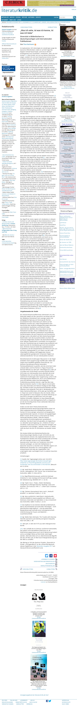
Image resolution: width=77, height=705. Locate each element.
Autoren (31, 17)
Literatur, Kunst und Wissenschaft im (8, 223)
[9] (50, 369)
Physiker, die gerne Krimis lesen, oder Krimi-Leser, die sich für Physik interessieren (67, 229)
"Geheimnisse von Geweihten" (67, 147)
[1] (26, 55)
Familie (4, 41)
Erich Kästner (63, 259)
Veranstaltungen (7, 704)
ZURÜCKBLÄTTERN (26, 27)
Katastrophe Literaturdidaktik (67, 153)
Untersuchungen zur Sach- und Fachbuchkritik (67, 265)
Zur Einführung (65, 22)
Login (19, 20)
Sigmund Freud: (9, 230)
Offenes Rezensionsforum (9, 44)
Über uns (12, 20)
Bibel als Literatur (9, 235)
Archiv (12, 17)
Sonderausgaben (7, 96)
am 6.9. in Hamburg (69, 163)
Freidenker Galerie (67, 138)
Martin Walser (8, 104)
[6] (43, 235)
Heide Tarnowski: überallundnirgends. (7, 162)
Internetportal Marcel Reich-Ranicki (7, 137)
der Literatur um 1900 (65, 242)
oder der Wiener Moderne (66, 245)
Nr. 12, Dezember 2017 (25, 22)
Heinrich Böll (5, 103)
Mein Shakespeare (7, 108)
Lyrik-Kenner (63, 222)
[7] (56, 269)
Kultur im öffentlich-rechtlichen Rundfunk (8, 33)
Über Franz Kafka (67, 171)
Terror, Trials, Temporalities (7, 203)
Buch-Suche (33, 702)
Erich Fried (5, 121)
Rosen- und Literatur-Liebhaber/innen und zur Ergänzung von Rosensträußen (66, 218)
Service (38, 17)
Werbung (29, 704)
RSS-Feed (4, 700)
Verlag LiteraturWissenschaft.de (39, 617)
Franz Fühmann (11, 125)
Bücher (24, 17)
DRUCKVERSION (50, 563)
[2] (55, 95)
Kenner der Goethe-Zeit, (66, 239)
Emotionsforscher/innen (66, 247)
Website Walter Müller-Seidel (67, 288)
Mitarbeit (5, 20)
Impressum (65, 700)
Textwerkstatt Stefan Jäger (68, 178)
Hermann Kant (6, 109)
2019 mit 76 (5, 172)
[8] (40, 308)
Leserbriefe (23, 700)
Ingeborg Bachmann (7, 132)
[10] (37, 384)
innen (71, 250)
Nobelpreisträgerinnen (68, 175)
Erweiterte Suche (21, 702)
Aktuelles (5, 17)
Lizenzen (43, 582)
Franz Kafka (5, 217)
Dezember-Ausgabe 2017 (44, 546)
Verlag (74, 9)
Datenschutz (66, 702)
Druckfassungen (7, 702)
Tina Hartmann (28, 44)
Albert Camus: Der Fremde (67, 141)
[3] (44, 157)
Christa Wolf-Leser (64, 250)
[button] (46, 555)
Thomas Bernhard (7, 117)
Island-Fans (63, 225)
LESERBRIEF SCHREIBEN (48, 559)
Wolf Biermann (10, 106)
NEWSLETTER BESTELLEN (48, 566)
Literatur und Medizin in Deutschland (8, 194)
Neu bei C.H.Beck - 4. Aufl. (68, 56)
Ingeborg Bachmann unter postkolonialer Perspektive (67, 271)
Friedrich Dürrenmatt (7, 112)
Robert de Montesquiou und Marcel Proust (8, 189)
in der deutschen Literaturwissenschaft (8, 242)
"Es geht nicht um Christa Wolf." (8, 175)
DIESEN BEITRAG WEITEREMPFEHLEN (44, 561)
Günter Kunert (6, 101)
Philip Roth (14, 101)
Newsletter (20, 704)
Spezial (18, 17)
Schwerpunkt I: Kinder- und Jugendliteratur (46, 22)
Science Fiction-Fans (65, 233)
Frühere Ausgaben (12, 22)
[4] (42, 172)
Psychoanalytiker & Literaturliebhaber (65, 236)
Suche (56, 17)
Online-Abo (5, 58)
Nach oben (65, 704)
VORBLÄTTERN (52, 27)
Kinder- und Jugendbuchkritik (67, 268)
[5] (26, 190)
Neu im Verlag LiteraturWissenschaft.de (67, 87)
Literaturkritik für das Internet (67, 262)
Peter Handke (12, 128)
